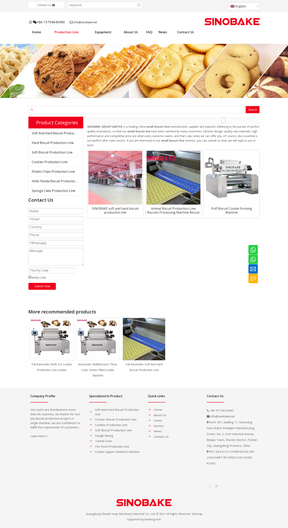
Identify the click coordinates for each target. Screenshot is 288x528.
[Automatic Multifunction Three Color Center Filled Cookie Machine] (98, 339)
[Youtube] (216, 486)
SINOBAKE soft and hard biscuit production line (115, 210)
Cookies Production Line (50, 162)
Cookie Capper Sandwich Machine (117, 452)
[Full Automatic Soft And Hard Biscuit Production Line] (144, 339)
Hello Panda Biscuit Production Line (57, 181)
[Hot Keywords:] (139, 5)
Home (158, 410)
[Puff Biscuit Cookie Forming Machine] (231, 177)
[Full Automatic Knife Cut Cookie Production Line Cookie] (51, 339)
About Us (160, 415)
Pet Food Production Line (112, 446)
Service (159, 426)
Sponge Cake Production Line (53, 191)
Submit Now (42, 286)
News (158, 431)
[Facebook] (209, 486)
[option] (51, 345)
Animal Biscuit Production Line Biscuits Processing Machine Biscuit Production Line (173, 210)
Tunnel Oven (103, 441)
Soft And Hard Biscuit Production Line (57, 133)
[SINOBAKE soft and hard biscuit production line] (115, 177)
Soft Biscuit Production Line (52, 152)
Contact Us (44, 5)
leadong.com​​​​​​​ (153, 519)
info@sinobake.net (85, 22)
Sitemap (197, 514)
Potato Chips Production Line (53, 171)
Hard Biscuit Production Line (53, 143)
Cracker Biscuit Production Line (116, 419)
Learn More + (39, 436)
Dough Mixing (104, 436)
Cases (158, 420)
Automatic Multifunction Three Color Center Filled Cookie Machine (97, 369)
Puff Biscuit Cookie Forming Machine (231, 210)
